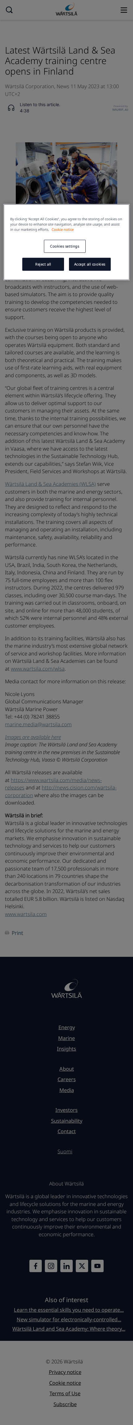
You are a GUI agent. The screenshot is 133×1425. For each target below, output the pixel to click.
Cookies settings (64, 246)
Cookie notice (63, 229)
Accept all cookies (89, 264)
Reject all (43, 264)
